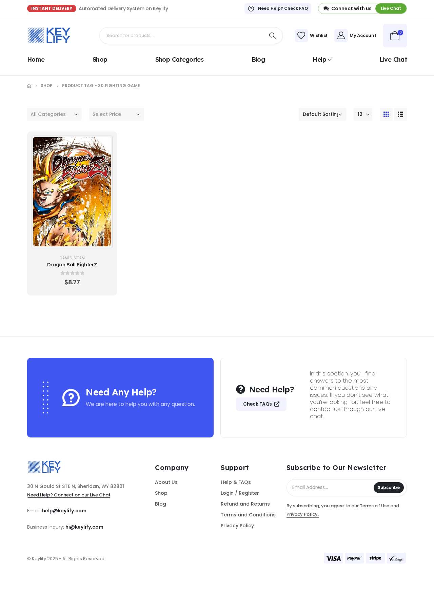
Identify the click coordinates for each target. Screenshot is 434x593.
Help (319, 59)
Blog (258, 59)
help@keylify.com (64, 510)
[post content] (72, 192)
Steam (79, 258)
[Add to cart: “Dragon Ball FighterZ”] (103, 144)
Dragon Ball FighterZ (72, 264)
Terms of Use (374, 506)
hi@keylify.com (84, 527)
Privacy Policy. (303, 514)
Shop (100, 59)
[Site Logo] (49, 35)
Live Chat (393, 59)
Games (66, 258)
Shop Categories (179, 59)
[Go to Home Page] (29, 86)
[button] (386, 114)
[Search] (272, 35)
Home (35, 59)
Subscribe (389, 487)
